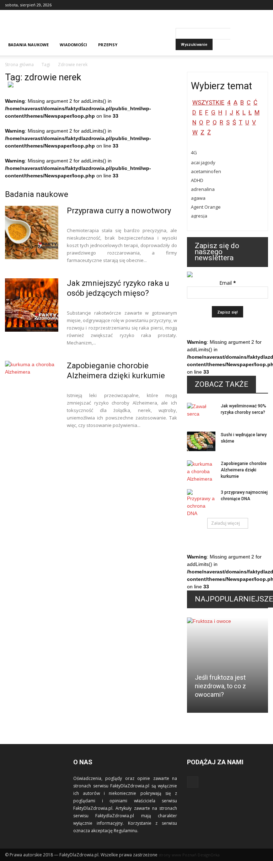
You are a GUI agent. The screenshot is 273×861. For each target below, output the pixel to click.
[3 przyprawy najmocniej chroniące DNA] (201, 503)
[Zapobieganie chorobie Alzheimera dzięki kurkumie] (31, 387)
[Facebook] (262, 5)
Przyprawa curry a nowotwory (119, 210)
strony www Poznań (178, 854)
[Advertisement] (184, 25)
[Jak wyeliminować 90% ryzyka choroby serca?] (201, 413)
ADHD (197, 180)
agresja (199, 216)
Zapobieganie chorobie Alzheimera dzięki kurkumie (244, 470)
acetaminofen (206, 171)
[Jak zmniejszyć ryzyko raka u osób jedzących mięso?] (31, 305)
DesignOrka (209, 854)
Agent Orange (206, 207)
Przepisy (107, 44)
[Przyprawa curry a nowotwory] (31, 232)
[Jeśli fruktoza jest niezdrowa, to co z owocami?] (227, 667)
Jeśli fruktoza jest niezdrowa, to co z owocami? (220, 686)
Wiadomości (73, 44)
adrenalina (203, 189)
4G (194, 152)
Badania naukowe (28, 44)
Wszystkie (208, 102)
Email (227, 282)
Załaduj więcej (225, 523)
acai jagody (203, 162)
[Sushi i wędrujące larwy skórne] (201, 441)
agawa (198, 198)
